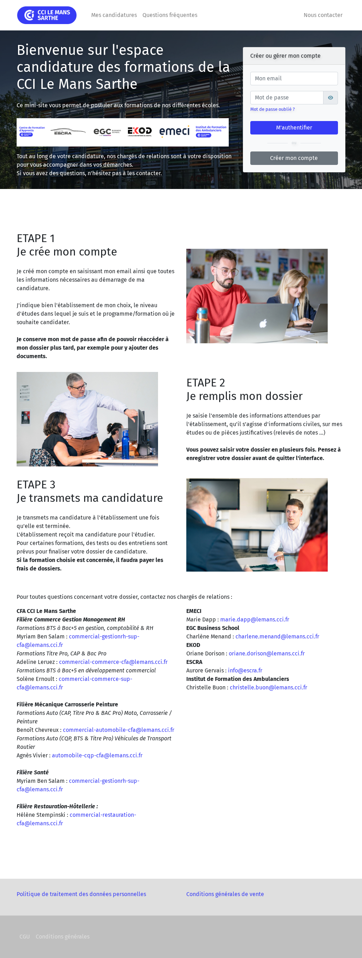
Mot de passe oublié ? (272, 109)
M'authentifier (294, 127)
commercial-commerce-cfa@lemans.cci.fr (113, 662)
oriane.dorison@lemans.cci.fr (267, 653)
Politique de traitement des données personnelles (81, 894)
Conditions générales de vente (225, 894)
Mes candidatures (114, 15)
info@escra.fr (245, 670)
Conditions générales (62, 936)
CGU (24, 936)
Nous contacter (323, 15)
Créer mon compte (294, 158)
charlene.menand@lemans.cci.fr (277, 636)
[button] (330, 97)
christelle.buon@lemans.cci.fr (268, 687)
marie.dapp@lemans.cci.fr (254, 619)
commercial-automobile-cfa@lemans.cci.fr (118, 730)
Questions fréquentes (169, 15)
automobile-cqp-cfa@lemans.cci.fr (97, 755)
